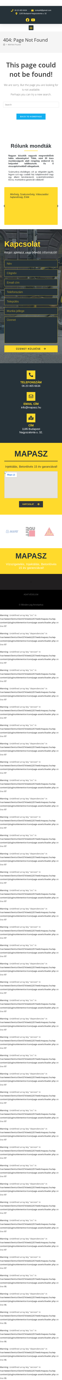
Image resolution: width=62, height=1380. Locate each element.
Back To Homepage (31, 116)
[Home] (4, 44)
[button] (31, 27)
